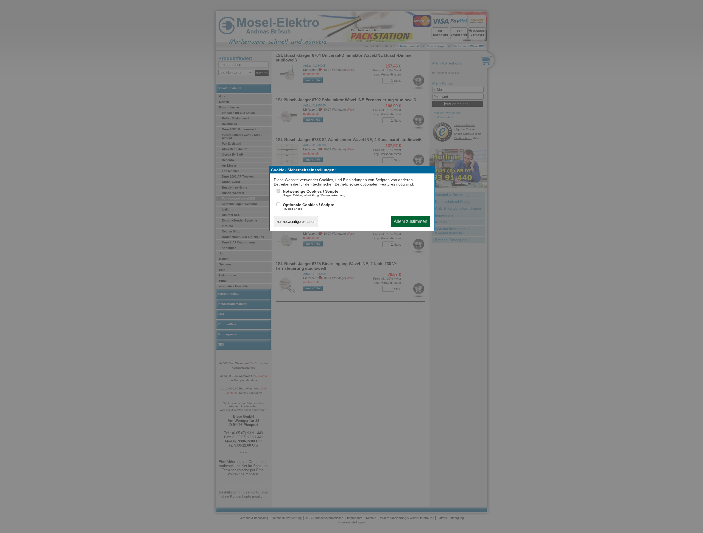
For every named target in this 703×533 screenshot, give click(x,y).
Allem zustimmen (410, 221)
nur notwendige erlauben (296, 222)
